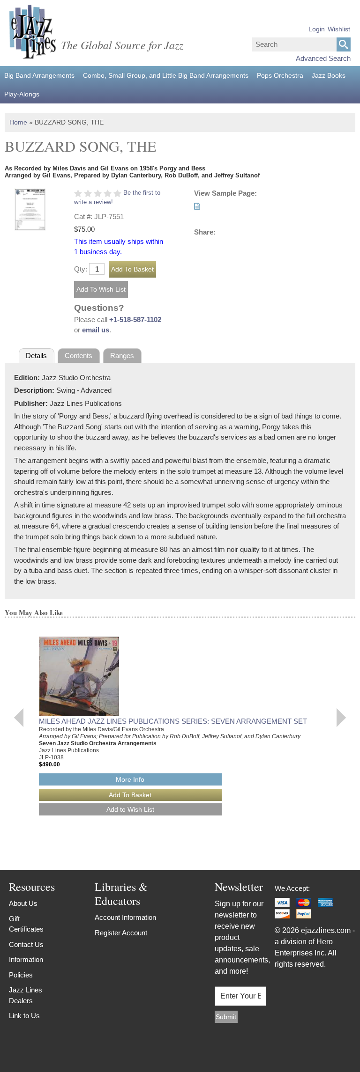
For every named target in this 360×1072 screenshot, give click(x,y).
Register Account (121, 933)
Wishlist (339, 29)
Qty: (80, 268)
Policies (21, 975)
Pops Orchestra (280, 75)
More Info (130, 779)
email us (95, 330)
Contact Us (26, 944)
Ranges (122, 356)
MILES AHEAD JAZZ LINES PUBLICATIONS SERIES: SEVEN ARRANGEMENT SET (173, 721)
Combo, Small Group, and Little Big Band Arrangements (165, 75)
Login (316, 29)
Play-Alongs (21, 94)
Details (36, 356)
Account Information (125, 917)
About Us (23, 903)
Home (18, 122)
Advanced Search (323, 58)
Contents (78, 356)
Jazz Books (328, 75)
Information (26, 959)
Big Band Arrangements (39, 75)
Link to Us (24, 1016)
